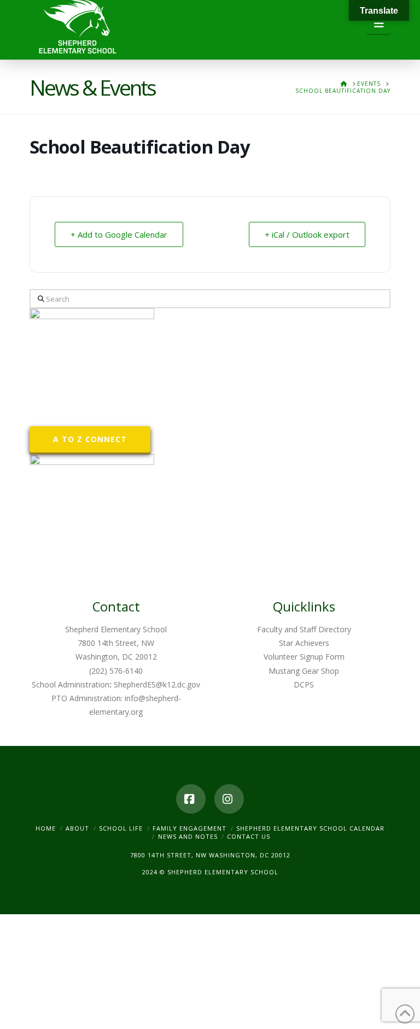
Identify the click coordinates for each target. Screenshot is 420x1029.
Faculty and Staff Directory (304, 629)
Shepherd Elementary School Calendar (310, 828)
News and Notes (188, 836)
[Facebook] (191, 799)
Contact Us (248, 836)
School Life (121, 828)
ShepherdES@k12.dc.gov (157, 684)
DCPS (304, 684)
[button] (378, 23)
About (77, 828)
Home (46, 828)
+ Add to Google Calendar (119, 234)
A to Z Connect (90, 439)
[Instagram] (229, 799)
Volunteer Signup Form (304, 656)
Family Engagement (189, 828)
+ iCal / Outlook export (307, 234)
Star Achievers (304, 643)
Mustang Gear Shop (304, 671)
